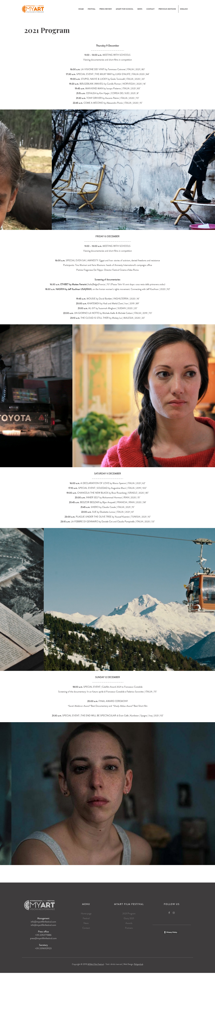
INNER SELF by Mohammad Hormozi (104, 497)
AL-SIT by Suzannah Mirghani (102, 308)
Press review (105, 9)
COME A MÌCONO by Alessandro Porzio (103, 103)
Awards (128, 923)
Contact (150, 9)
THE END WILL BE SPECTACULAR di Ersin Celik (105, 715)
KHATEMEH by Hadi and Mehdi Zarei (105, 303)
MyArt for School (124, 9)
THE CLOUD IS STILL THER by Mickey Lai (101, 318)
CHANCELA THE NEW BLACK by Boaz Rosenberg (101, 492)
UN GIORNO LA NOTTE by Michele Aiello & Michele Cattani (103, 313)
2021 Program (128, 913)
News (139, 9)
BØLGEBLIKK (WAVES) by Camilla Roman (100, 83)
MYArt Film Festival (96, 964)
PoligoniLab (138, 964)
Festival (91, 9)
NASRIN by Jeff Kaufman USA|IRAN (73, 289)
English (184, 9)
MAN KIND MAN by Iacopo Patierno (103, 88)
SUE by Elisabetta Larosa (103, 512)
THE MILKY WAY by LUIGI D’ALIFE (112, 74)
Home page (86, 913)
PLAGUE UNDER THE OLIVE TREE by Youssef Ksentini (103, 516)
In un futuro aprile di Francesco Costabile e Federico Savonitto (115, 691)
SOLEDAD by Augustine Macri (111, 488)
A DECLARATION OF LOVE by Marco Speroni (103, 483)
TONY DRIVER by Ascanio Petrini (102, 98)
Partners (129, 928)
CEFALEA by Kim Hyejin (97, 93)
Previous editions (167, 9)
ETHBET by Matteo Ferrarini (73, 284)
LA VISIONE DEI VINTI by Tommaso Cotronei (103, 69)
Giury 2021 (129, 918)
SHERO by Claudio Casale (103, 507)
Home (81, 9)
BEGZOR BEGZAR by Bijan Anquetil (97, 502)
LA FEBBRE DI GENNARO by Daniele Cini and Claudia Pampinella (103, 521)
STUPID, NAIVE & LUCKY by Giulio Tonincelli (103, 79)
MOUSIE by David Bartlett (99, 298)
